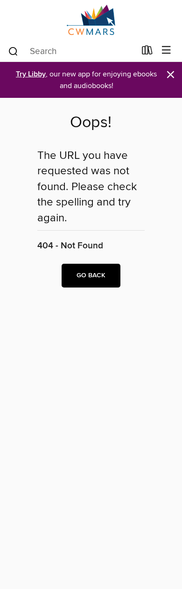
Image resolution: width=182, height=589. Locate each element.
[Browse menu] (166, 50)
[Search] (13, 50)
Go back (91, 275)
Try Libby (31, 74)
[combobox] (71, 51)
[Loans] (147, 52)
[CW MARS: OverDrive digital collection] (91, 20)
